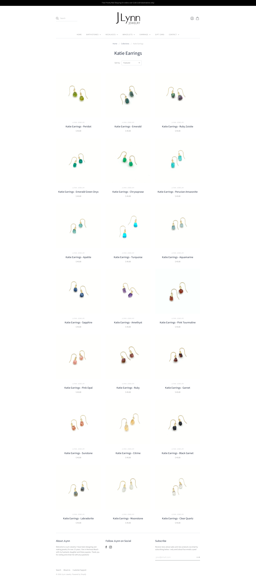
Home (79, 34)
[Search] (57, 18)
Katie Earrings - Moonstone (128, 518)
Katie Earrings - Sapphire (78, 322)
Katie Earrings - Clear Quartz (177, 518)
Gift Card (159, 34)
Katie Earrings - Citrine (128, 453)
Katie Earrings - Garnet (177, 388)
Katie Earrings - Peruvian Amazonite (178, 192)
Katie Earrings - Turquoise (128, 257)
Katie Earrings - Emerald (128, 126)
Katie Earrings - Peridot (78, 126)
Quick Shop (78, 114)
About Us (66, 570)
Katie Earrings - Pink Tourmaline (178, 322)
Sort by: (117, 63)
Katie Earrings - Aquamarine (177, 257)
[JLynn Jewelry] (128, 18)
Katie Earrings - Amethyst (128, 322)
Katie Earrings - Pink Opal (78, 388)
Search (58, 570)
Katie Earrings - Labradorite (78, 518)
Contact (173, 34)
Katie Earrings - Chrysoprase (128, 192)
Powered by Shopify (79, 574)
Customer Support (79, 570)
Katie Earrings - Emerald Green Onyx (78, 192)
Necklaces (111, 34)
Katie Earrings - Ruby (128, 388)
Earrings (144, 34)
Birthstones (92, 34)
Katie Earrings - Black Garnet (177, 453)
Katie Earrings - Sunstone (78, 453)
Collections (125, 44)
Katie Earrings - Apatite (78, 257)
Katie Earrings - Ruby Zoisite (177, 126)
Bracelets (128, 34)
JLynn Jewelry (78, 122)
